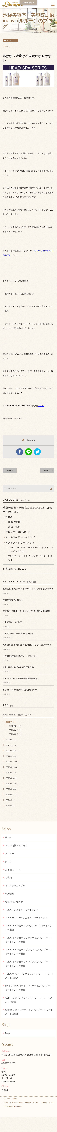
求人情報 (9, 893)
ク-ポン (8, 861)
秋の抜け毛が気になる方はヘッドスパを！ (20, 656)
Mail (15, 1099)
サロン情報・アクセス (16, 845)
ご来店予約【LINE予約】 (13, 622)
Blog (7, 1033)
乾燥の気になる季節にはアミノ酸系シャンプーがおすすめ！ (27, 645)
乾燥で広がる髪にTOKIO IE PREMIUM (18, 667)
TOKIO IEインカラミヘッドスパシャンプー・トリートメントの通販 (28, 964)
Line (28, 451)
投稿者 (9, 517)
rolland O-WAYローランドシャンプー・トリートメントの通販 (29, 1012)
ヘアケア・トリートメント (20, 543)
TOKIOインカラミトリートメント (21, 910)
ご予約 (8, 877)
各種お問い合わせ (14, 901)
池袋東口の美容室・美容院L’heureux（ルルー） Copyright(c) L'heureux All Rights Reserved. (29, 1105)
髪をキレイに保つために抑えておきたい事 (20, 690)
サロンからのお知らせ (18, 532)
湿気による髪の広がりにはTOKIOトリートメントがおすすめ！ (28, 589)
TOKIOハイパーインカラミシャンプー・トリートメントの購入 (29, 976)
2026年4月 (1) (15, 730)
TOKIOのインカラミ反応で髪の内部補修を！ (21, 678)
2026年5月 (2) (15, 726)
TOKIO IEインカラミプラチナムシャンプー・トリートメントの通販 (28, 940)
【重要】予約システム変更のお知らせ (18, 634)
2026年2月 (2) (15, 734)
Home (8, 837)
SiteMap (7, 1099)
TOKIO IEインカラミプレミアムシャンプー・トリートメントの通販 (28, 951)
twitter (37, 451)
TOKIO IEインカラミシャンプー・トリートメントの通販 (28, 927)
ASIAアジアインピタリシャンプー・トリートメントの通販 (28, 1000)
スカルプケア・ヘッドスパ (20, 537)
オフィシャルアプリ (15, 885)
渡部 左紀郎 (14, 522)
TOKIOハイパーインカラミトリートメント (26, 917)
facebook (19, 451)
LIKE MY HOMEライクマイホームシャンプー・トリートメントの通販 (29, 988)
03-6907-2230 (8, 1063)
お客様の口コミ (13, 869)
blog (9, 41)
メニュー (9, 853)
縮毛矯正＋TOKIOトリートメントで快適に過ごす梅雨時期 (26, 611)
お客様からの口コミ (15, 568)
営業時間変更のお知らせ (13, 600)
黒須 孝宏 (14, 527)
